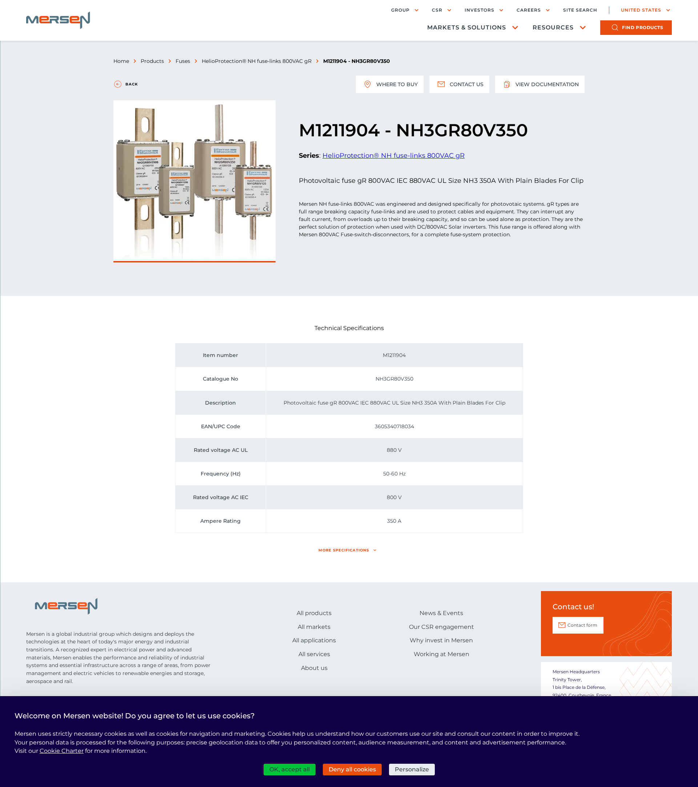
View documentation (547, 84)
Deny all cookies (352, 769)
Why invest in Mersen (441, 640)
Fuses (183, 61)
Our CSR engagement (441, 626)
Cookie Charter (62, 750)
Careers (529, 10)
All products (314, 613)
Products (152, 61)
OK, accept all (289, 769)
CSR (437, 10)
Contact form (582, 625)
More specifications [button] (343, 550)
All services (314, 654)
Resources (553, 27)
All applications (314, 640)
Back (131, 84)
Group (400, 10)
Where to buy (397, 84)
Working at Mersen (441, 654)
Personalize (412, 769)
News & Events (441, 613)
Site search (580, 10)
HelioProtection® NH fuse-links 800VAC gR (257, 61)
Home (121, 61)
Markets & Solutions (466, 27)
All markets (314, 626)
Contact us (467, 84)
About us (314, 667)
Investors (479, 10)
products (642, 27)
